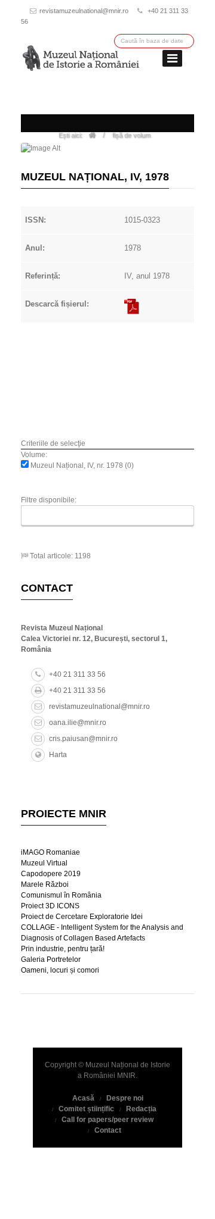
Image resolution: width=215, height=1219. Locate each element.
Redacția (141, 1109)
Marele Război (45, 884)
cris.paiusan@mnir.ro (83, 738)
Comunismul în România (61, 895)
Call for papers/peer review (107, 1119)
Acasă (83, 1098)
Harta (58, 755)
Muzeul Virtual (44, 863)
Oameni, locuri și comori (60, 970)
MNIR (126, 1075)
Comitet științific (86, 1109)
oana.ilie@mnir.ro (77, 722)
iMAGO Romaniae (50, 852)
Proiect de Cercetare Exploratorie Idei (82, 916)
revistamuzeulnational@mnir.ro (83, 10)
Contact (107, 1130)
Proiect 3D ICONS (50, 906)
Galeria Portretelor (51, 959)
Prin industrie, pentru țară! (63, 949)
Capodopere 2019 (51, 874)
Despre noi (124, 1098)
